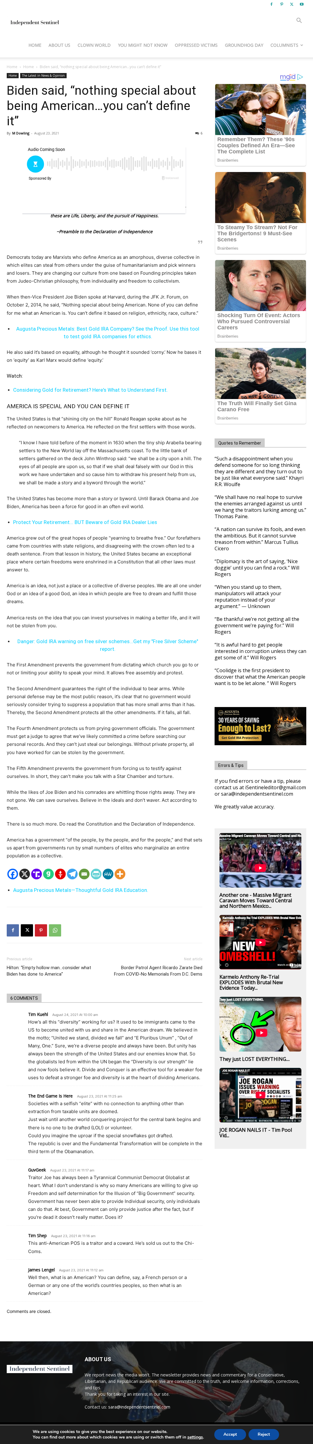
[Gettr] (60, 874)
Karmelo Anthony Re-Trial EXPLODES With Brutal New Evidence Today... (251, 982)
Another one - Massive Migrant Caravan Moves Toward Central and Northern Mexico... (255, 900)
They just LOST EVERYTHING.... (254, 1059)
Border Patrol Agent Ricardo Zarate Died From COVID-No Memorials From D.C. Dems (158, 971)
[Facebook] (271, 4)
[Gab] (48, 874)
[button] (299, 21)
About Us (59, 45)
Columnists (284, 45)
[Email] (84, 874)
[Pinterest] (281, 4)
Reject (264, 1434)
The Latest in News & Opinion (43, 75)
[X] (291, 4)
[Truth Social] (36, 874)
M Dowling (20, 133)
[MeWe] (108, 874)
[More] (120, 874)
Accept (230, 1434)
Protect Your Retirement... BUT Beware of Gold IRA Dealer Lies (85, 522)
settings (195, 1437)
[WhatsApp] (55, 930)
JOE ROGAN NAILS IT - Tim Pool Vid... (255, 1132)
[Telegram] (72, 874)
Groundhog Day (244, 45)
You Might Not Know (143, 45)
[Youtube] (301, 4)
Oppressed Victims (196, 45)
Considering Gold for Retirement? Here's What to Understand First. (90, 390)
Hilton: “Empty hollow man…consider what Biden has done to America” (49, 971)
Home (34, 45)
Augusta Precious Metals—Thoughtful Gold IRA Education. (80, 890)
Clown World (94, 45)
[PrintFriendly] (96, 874)
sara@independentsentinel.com (139, 1407)
